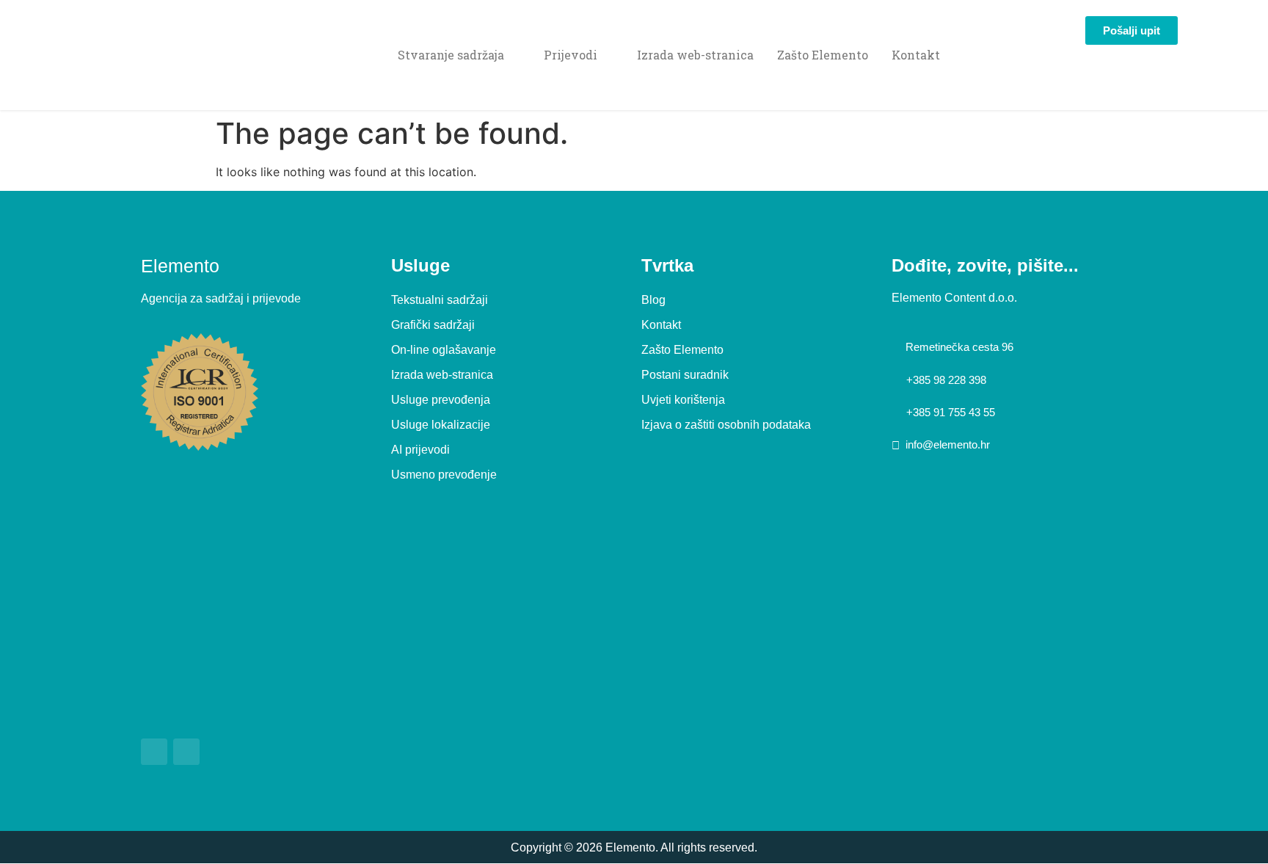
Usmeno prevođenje (444, 474)
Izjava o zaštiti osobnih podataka (726, 424)
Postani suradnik (685, 375)
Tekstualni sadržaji (439, 300)
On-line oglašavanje (443, 350)
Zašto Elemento (822, 54)
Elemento (180, 265)
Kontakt (916, 54)
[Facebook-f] (154, 751)
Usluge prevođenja (440, 399)
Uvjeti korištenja (683, 399)
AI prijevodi (420, 449)
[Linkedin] (186, 751)
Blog (653, 300)
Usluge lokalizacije (440, 424)
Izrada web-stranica (695, 54)
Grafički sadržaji (433, 325)
